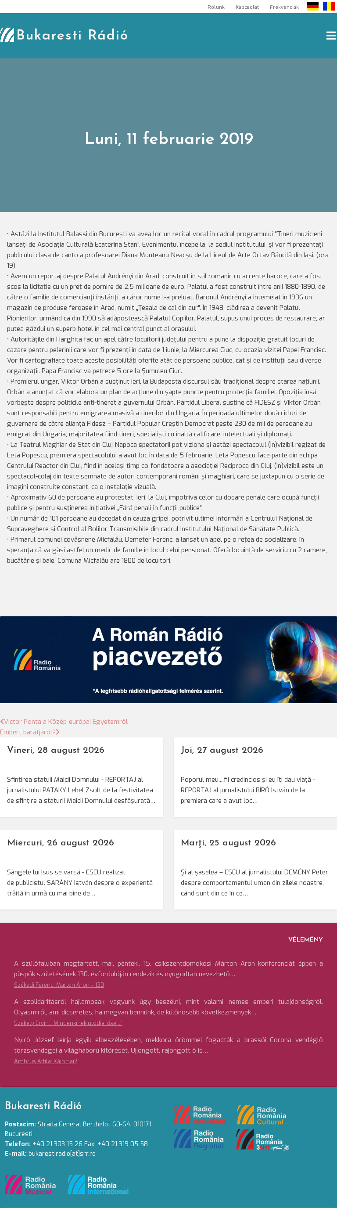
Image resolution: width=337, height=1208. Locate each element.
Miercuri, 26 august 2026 (60, 843)
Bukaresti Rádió (72, 36)
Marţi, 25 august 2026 (228, 843)
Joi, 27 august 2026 (222, 750)
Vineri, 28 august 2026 (55, 750)
